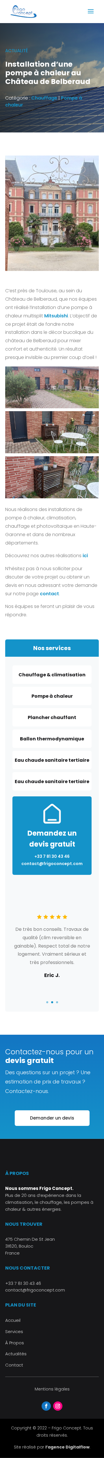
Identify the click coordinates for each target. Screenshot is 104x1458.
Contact (14, 1365)
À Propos (14, 1343)
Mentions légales (52, 1389)
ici (85, 555)
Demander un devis (52, 1118)
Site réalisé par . (52, 1447)
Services (14, 1331)
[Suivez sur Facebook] (46, 1406)
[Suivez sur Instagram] (57, 1406)
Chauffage (44, 98)
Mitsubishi (56, 315)
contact (49, 593)
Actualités (16, 1354)
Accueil (13, 1320)
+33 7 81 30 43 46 (23, 1283)
